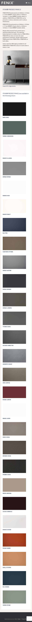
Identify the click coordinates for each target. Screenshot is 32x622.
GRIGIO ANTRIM (7, 270)
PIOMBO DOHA (7, 474)
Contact (19, 619)
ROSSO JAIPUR (7, 399)
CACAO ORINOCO (7, 511)
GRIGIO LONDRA (7, 308)
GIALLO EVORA (7, 567)
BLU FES (5, 233)
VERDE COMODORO (8, 136)
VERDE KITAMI (6, 605)
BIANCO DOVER (7, 529)
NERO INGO (6, 117)
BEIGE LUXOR (6, 418)
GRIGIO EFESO (7, 177)
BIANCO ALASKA (7, 158)
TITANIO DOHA (7, 326)
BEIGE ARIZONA (7, 493)
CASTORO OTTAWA (8, 252)
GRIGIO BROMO (7, 289)
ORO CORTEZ (6, 383)
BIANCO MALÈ (6, 214)
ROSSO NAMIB (6, 548)
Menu (29, 2)
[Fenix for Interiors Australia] (8, 3)
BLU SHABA (6, 587)
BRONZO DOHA (7, 456)
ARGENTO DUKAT (7, 364)
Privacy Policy (24, 619)
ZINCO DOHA (6, 437)
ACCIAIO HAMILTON (8, 345)
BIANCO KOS (6, 195)
